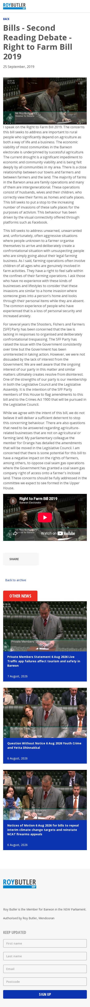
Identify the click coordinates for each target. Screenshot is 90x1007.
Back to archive (15, 580)
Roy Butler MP (14, 6)
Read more (45, 641)
